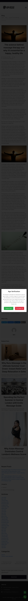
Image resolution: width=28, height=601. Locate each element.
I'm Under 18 (19, 308)
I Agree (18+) (8, 308)
